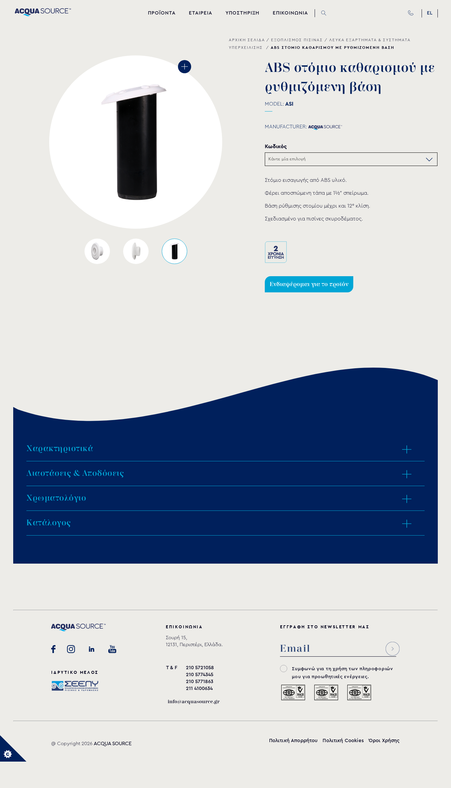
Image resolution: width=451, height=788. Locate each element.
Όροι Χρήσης (384, 740)
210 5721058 (200, 667)
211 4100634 (199, 688)
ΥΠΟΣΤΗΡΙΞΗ (243, 13)
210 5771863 (199, 681)
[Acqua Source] (43, 14)
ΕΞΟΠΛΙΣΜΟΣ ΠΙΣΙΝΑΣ (297, 40)
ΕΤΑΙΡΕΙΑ (200, 13)
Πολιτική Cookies (343, 740)
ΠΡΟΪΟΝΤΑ (162, 13)
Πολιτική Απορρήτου (293, 740)
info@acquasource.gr (194, 701)
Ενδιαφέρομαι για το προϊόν (309, 284)
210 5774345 (199, 674)
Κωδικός (276, 146)
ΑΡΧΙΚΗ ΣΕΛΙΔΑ (247, 40)
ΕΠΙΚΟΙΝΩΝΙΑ (290, 13)
